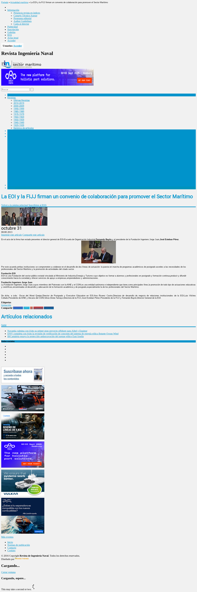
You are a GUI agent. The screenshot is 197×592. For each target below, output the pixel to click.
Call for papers (21, 177)
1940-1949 (19, 122)
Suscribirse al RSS (37, 205)
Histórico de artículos (24, 128)
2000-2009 (19, 106)
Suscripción (13, 29)
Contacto (11, 547)
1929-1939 (19, 125)
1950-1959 (19, 120)
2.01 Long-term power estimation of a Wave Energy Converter (50, 166)
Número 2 (18, 163)
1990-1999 (19, 108)
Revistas (11, 98)
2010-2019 (19, 103)
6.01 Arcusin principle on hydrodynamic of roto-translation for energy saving (56, 141)
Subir (3, 325)
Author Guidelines (23, 21)
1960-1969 (19, 117)
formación (6, 305)
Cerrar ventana (8, 572)
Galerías (11, 32)
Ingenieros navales (16, 185)
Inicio (10, 542)
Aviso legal (12, 37)
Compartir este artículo (33, 235)
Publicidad (12, 26)
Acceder (11, 40)
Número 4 (18, 150)
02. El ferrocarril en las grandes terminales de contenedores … (49, 174)
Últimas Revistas (22, 100)
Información (19, 182)
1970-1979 (19, 114)
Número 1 (18, 168)
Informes (11, 133)
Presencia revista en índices (27, 13)
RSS (9, 35)
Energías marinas (15, 131)
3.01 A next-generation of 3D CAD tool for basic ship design (48, 158)
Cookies (11, 550)
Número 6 (18, 139)
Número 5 (18, 144)
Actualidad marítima (19, 2)
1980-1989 (19, 111)
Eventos (11, 188)
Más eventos (7, 537)
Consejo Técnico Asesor (25, 15)
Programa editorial (22, 18)
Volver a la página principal (14, 205)
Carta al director (21, 24)
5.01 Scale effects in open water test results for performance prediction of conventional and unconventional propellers (77, 147)
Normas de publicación (25, 179)
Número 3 (18, 155)
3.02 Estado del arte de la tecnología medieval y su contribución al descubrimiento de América (65, 160)
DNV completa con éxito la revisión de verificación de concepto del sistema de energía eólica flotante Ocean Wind (63, 333)
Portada (4, 2)
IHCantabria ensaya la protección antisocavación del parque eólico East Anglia (45, 336)
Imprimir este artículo (11, 235)
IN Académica (14, 136)
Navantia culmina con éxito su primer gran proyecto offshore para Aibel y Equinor (47, 331)
